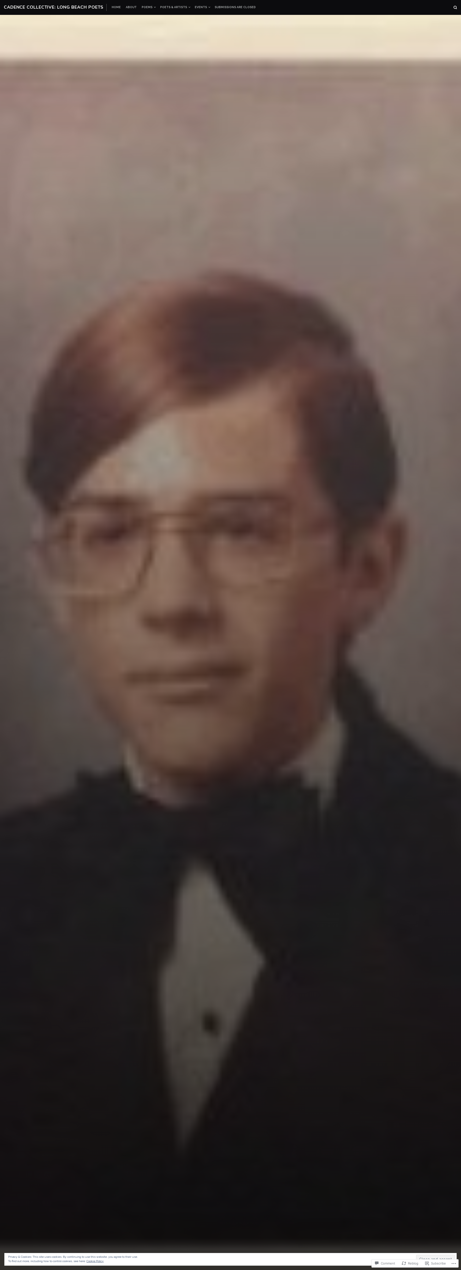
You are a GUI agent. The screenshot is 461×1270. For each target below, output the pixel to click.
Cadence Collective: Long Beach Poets (53, 7)
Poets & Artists (173, 7)
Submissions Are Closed (235, 7)
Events (201, 7)
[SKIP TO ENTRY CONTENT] (230, 756)
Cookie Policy (95, 1261)
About (131, 7)
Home (116, 7)
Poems (147, 7)
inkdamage (273, 702)
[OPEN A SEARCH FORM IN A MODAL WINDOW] (455, 7)
